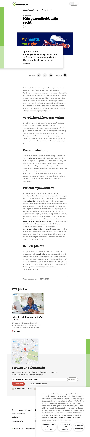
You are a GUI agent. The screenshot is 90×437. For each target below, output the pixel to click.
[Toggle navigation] (75, 4)
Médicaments (17, 421)
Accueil (25, 10)
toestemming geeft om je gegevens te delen (37, 221)
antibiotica (41, 254)
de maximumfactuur (32, 158)
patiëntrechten (31, 201)
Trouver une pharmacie (21, 410)
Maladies (15, 417)
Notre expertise (18, 414)
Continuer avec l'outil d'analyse (64, 427)
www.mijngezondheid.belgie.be (33, 229)
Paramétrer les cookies (79, 427)
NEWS (25, 26)
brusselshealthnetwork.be (54, 229)
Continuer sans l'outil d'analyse (48, 427)
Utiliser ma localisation (38, 384)
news (31, 10)
